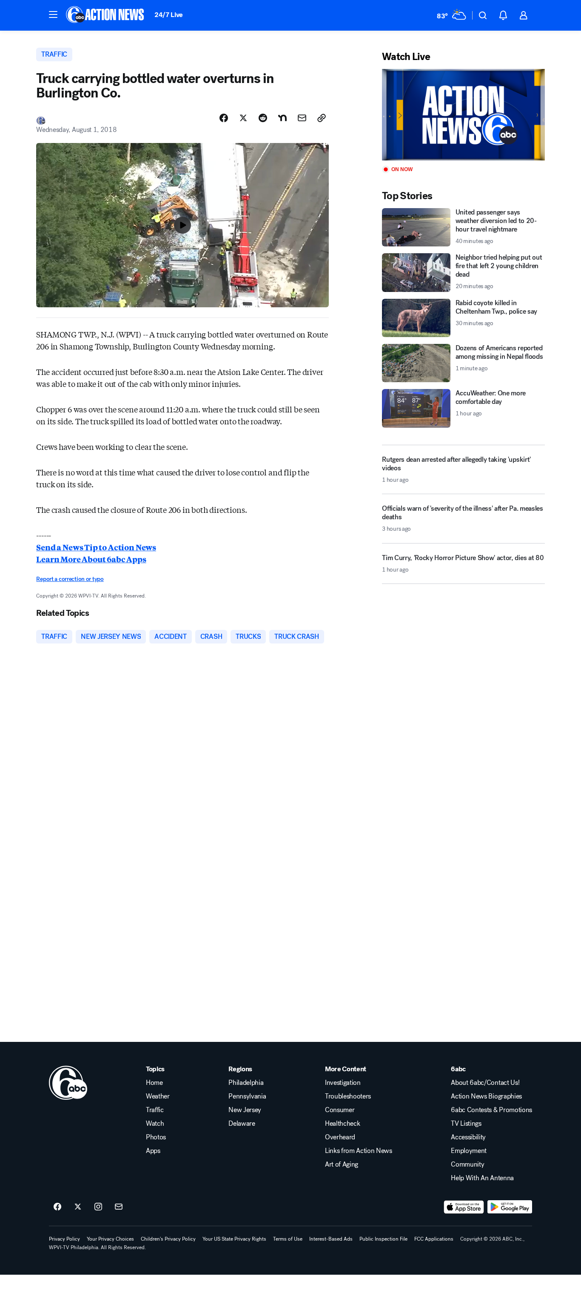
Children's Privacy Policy (168, 1238)
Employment (469, 1150)
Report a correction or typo (69, 579)
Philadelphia (245, 1082)
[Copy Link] (321, 118)
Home (154, 1082)
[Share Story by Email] (302, 118)
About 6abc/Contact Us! (485, 1082)
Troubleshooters (348, 1096)
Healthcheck (342, 1123)
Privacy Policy (64, 1238)
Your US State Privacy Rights (234, 1238)
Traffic (155, 1110)
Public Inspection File (383, 1238)
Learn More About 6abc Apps (91, 558)
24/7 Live (168, 14)
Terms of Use (287, 1238)
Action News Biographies (486, 1096)
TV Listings (466, 1123)
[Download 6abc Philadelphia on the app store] (464, 1207)
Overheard (340, 1137)
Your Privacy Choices (110, 1238)
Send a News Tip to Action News (96, 546)
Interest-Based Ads (331, 1238)
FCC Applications (433, 1238)
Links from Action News (358, 1150)
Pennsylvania (247, 1096)
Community (467, 1164)
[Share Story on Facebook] (223, 118)
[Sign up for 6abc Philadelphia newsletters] (118, 1207)
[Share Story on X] (243, 118)
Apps (153, 1150)
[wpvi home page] (68, 1083)
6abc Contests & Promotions (491, 1110)
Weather (158, 1096)
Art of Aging (341, 1164)
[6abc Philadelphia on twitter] (77, 1207)
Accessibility (468, 1137)
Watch (155, 1123)
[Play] (463, 114)
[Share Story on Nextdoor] (282, 118)
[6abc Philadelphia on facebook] (57, 1207)
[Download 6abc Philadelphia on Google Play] (509, 1207)
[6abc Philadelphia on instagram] (98, 1207)
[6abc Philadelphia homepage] (106, 15)
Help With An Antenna (482, 1178)
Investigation (343, 1082)
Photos (156, 1137)
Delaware (241, 1123)
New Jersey (244, 1110)
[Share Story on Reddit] (263, 118)
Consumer (339, 1110)
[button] (53, 14)
